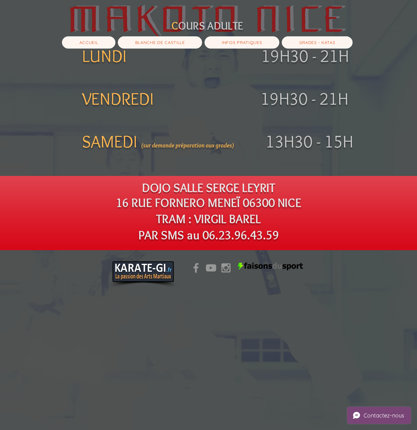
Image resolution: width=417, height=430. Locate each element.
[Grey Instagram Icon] (225, 267)
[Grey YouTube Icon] (211, 267)
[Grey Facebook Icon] (196, 267)
